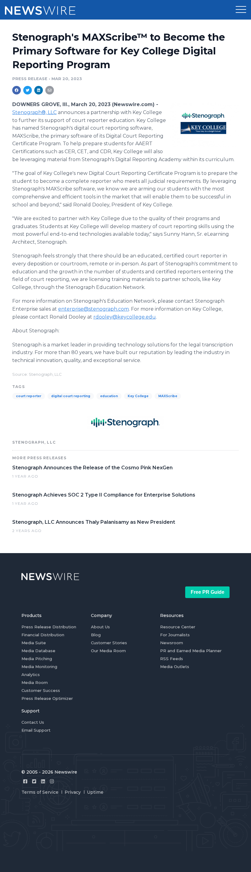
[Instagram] (52, 781)
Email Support (36, 730)
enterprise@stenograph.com (93, 309)
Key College (138, 396)
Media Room (34, 682)
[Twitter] (34, 781)
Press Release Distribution (48, 626)
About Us (100, 626)
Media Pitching (36, 658)
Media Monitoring (39, 666)
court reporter (28, 396)
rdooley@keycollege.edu (124, 317)
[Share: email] (49, 90)
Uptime (95, 792)
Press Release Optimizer (47, 698)
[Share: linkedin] (38, 90)
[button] (241, 10)
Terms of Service (39, 792)
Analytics (30, 674)
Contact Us (32, 722)
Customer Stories (109, 642)
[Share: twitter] (27, 90)
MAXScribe (167, 396)
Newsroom (171, 642)
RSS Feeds (171, 658)
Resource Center (177, 626)
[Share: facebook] (16, 90)
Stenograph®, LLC (34, 112)
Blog (96, 634)
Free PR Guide (207, 592)
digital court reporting (70, 396)
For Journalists (175, 634)
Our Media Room (108, 650)
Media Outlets (174, 666)
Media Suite (33, 642)
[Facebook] (25, 781)
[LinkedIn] (43, 781)
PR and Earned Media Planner (191, 650)
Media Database (38, 650)
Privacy (73, 792)
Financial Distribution (42, 634)
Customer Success (40, 690)
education (109, 396)
